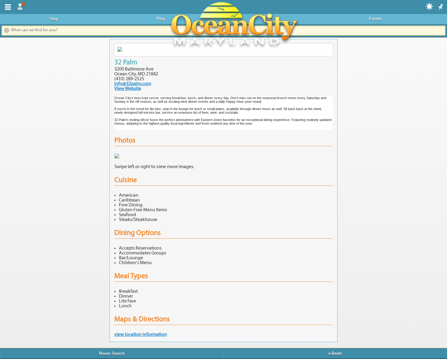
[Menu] (7, 6)
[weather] (429, 6)
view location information (140, 334)
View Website (127, 88)
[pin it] (440, 7)
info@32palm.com (132, 83)
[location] (21, 6)
